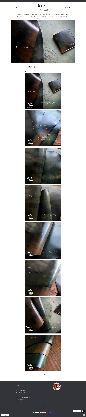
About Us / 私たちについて (20, 387)
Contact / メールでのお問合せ (20, 388)
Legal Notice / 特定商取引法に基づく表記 (22, 395)
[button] (17, 8)
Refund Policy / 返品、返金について (21, 392)
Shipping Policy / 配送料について (21, 390)
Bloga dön (44, 374)
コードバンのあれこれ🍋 (20, 401)
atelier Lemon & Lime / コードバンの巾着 (39, 414)
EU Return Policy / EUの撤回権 (20, 394)
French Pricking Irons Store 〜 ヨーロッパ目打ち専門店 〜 (25, 402)
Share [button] (27, 71)
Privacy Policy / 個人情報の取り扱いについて (23, 397)
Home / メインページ (19, 385)
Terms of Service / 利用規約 (20, 399)
